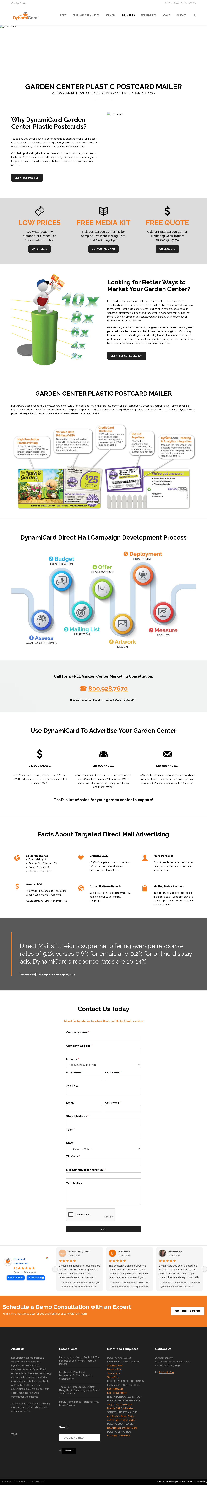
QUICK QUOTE (167, 249)
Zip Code (73, 1156)
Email (70, 1102)
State (70, 1143)
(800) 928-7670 (19, 3)
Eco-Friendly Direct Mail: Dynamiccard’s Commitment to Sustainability (76, 1375)
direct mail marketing (38, 1403)
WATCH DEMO (39, 249)
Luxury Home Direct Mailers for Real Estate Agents (79, 1403)
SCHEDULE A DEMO (187, 1311)
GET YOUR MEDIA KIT (103, 249)
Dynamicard (21, 1263)
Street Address (77, 1116)
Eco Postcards (115, 1389)
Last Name (113, 1072)
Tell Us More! (74, 1183)
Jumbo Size (113, 1373)
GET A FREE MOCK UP (27, 178)
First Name (74, 1072)
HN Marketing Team (79, 1251)
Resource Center (184, 1481)
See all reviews (15, 1277)
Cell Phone (113, 1102)
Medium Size (114, 1369)
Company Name (77, 1032)
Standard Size (115, 1365)
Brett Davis (124, 1251)
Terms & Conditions (165, 1481)
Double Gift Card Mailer (120, 1408)
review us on (34, 1277)
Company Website (79, 1045)
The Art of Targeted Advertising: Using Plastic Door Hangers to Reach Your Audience (79, 1390)
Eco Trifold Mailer (116, 1393)
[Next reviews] (204, 1269)
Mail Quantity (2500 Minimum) (86, 1169)
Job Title (72, 1086)
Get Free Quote (172, 3)
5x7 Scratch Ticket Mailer (121, 1416)
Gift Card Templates (118, 1435)
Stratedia (126, 1481)
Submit (103, 1229)
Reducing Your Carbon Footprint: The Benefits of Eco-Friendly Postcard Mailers (79, 1360)
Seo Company (113, 1481)
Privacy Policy (200, 1481)
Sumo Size (113, 1377)
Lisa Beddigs (175, 1251)
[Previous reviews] (55, 1269)
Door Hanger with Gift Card (122, 1428)
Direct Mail (100, 1481)
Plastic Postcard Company (80, 1481)
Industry (72, 1059)
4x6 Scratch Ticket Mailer (121, 1420)
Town (70, 1129)
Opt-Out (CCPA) (188, 3)
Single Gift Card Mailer (119, 1404)
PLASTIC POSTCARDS (119, 1357)
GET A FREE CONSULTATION (126, 356)
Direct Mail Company (57, 1481)
